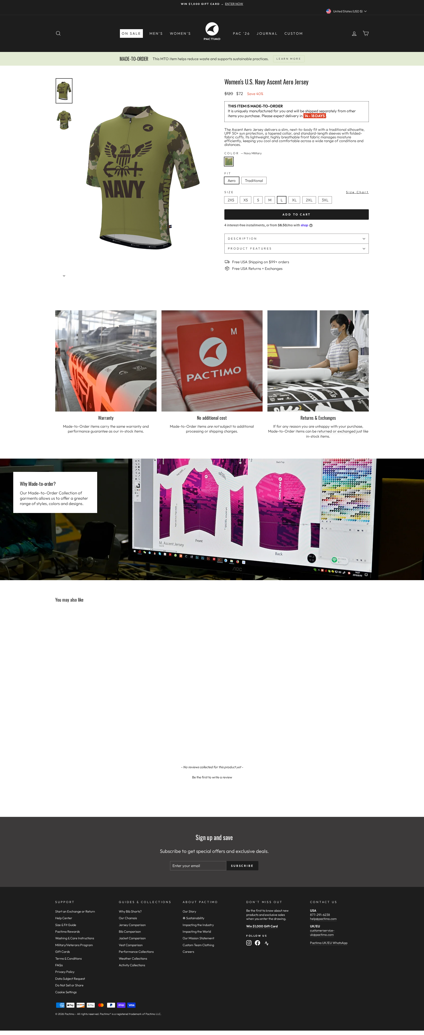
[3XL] (325, 204)
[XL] (296, 204)
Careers (188, 952)
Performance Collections (136, 952)
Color (243, 153)
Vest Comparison (131, 945)
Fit (227, 173)
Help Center (63, 918)
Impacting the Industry (198, 925)
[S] (259, 204)
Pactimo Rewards (67, 932)
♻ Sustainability (193, 918)
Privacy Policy (64, 972)
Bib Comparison (130, 932)
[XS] (247, 204)
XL (294, 200)
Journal (267, 33)
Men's (156, 33)
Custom (293, 33)
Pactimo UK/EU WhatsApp (328, 943)
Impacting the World (197, 932)
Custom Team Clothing (198, 945)
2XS (231, 200)
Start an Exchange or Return (75, 911)
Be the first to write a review (212, 777)
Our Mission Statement (198, 938)
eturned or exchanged (337, 431)
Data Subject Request (70, 979)
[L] (283, 204)
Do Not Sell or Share (69, 985)
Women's (180, 33)
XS (245, 200)
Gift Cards (62, 952)
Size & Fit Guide (65, 925)
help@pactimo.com (323, 919)
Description (242, 238)
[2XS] (232, 204)
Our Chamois (128, 918)
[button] (212, 777)
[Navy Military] (229, 167)
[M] (271, 204)
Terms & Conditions (68, 959)
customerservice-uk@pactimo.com (322, 932)
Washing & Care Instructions (74, 938)
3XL (325, 200)
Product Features (250, 248)
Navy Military (228, 161)
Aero (232, 180)
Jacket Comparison (132, 938)
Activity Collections (132, 965)
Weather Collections (133, 959)
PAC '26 (241, 33)
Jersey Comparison (132, 925)
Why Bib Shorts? (130, 911)
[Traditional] (255, 185)
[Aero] (233, 185)
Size (296, 192)
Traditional (254, 180)
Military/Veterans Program (74, 945)
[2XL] (310, 204)
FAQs (59, 965)
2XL (309, 200)
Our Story (189, 911)
